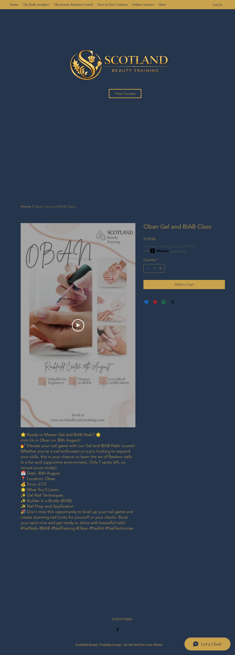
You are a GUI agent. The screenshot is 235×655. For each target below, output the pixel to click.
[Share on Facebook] (146, 302)
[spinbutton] (154, 268)
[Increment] (161, 268)
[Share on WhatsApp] (164, 302)
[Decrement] (147, 268)
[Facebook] (117, 629)
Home (26, 206)
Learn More (178, 251)
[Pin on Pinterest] (155, 302)
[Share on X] (172, 302)
